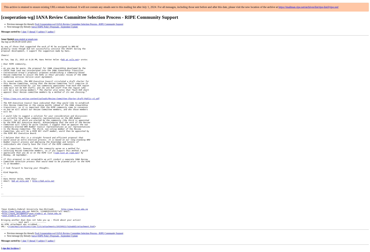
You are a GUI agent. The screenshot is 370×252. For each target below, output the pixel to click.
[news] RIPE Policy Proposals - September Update (54, 27)
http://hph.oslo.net (43, 181)
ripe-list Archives (10, 248)
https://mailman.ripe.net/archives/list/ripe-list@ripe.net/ (309, 7)
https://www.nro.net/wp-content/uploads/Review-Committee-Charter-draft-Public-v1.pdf (51, 99)
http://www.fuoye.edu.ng (74, 209)
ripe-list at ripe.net (66, 153)
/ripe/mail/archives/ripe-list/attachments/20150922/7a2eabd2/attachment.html (51, 226)
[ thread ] (32, 31)
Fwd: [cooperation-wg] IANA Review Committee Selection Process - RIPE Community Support (79, 24)
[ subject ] (41, 31)
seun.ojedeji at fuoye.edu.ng (45, 213)
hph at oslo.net (70, 60)
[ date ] (24, 31)
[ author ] (51, 31)
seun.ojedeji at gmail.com (25, 39)
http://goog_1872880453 (15, 213)
